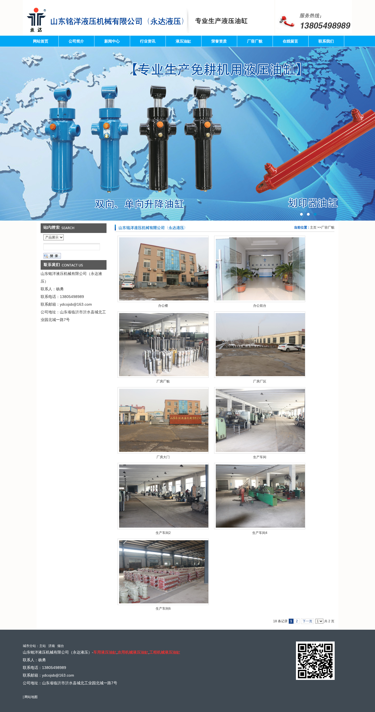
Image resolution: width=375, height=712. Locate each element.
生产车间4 (259, 533)
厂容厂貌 (327, 227)
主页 (313, 227)
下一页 (307, 621)
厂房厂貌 (163, 381)
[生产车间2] (163, 496)
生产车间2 (163, 533)
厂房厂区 (259, 381)
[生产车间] (259, 420)
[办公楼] (163, 269)
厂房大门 (163, 457)
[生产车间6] (163, 572)
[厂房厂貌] (163, 344)
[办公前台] (259, 269)
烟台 (60, 646)
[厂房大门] (163, 420)
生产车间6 (163, 608)
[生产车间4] (259, 496)
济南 (51, 646)
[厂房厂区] (259, 344)
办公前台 (259, 306)
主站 (42, 646)
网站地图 (31, 697)
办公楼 (163, 306)
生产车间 (259, 457)
